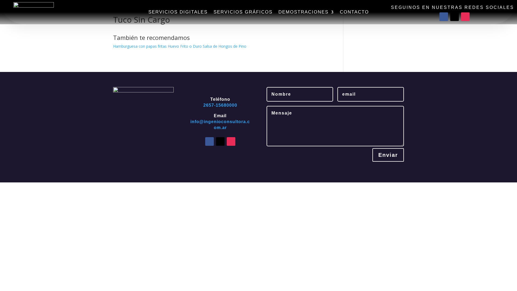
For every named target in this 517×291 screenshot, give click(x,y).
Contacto (354, 12)
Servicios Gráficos (243, 12)
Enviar (388, 155)
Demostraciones (303, 12)
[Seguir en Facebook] (443, 16)
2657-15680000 (220, 105)
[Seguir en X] (454, 16)
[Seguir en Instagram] (465, 16)
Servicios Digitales (178, 12)
